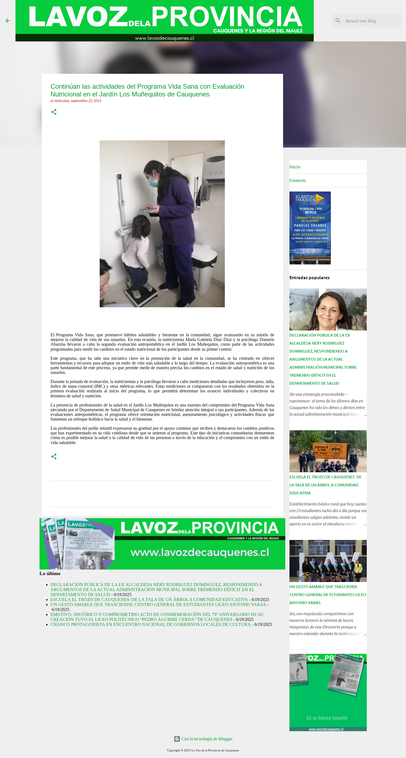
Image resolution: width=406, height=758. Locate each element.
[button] (54, 112)
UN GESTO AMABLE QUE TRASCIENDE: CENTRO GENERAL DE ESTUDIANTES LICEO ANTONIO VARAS (158, 604)
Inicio (294, 166)
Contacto (297, 180)
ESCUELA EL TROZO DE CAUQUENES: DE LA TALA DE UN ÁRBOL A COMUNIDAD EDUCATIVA (149, 599)
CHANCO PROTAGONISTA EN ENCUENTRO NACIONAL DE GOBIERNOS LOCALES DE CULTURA (151, 624)
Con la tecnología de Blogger (206, 738)
